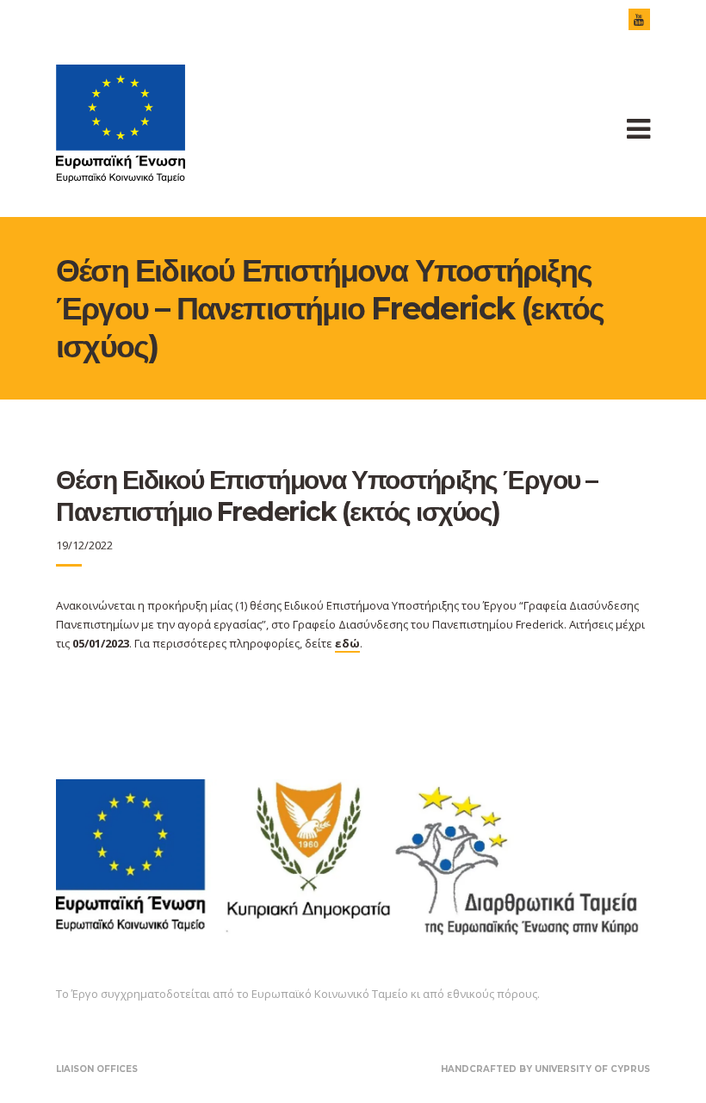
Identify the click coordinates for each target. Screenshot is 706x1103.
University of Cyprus (592, 1069)
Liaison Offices (97, 1069)
